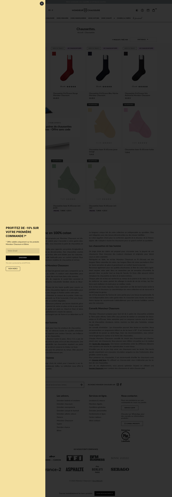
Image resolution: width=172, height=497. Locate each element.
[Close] (42, 4)
